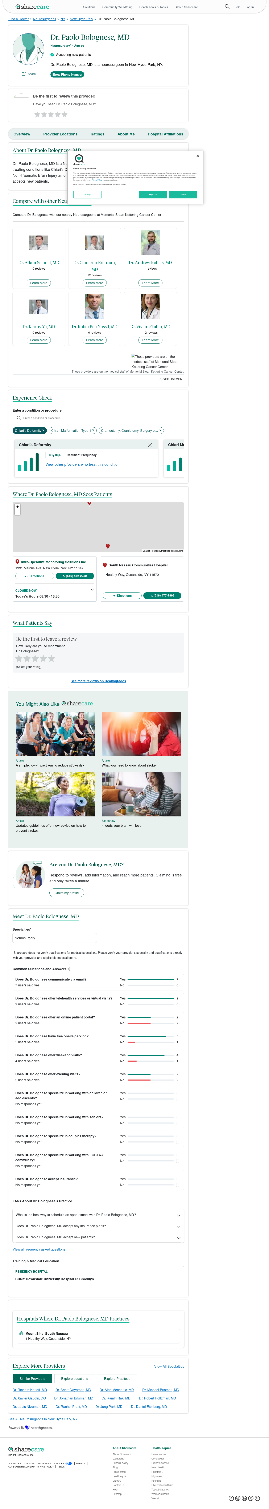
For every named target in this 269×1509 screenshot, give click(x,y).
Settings (87, 194)
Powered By (16, 1427)
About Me (126, 134)
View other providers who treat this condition (82, 464)
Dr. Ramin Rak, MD (116, 1398)
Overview (21, 134)
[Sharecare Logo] (33, 6)
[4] (57, 113)
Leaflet (146, 550)
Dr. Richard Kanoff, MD (30, 1389)
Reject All (153, 194)
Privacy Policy (97, 180)
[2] (43, 113)
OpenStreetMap (162, 550)
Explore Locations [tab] (74, 1378)
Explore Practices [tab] (117, 1378)
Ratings (97, 134)
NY (63, 18)
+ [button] (17, 506)
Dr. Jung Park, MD (109, 1406)
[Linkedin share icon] (244, 1499)
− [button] (17, 512)
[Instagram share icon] (238, 1499)
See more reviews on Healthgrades (98, 680)
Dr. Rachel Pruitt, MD (71, 1406)
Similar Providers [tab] (32, 1378)
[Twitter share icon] (251, 1499)
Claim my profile (67, 892)
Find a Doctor (18, 18)
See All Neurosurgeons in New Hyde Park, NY (43, 1419)
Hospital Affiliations (165, 134)
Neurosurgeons (44, 18)
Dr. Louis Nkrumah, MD (30, 1406)
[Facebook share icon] (231, 1499)
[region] (135, 177)
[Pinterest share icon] (257, 1499)
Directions (36, 576)
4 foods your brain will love (121, 825)
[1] (36, 113)
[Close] (197, 156)
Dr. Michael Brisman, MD (160, 1389)
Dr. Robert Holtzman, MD (157, 1398)
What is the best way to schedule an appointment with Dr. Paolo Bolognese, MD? (76, 1214)
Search (227, 7)
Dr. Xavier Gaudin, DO (29, 1398)
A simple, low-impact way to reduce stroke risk (50, 765)
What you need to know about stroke (129, 765)
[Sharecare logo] (54, 1449)
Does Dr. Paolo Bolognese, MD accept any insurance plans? (61, 1225)
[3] (50, 113)
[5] (64, 113)
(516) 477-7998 (164, 595)
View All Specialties (169, 1366)
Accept (183, 194)
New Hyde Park (81, 18)
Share (32, 74)
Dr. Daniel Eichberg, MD (149, 1406)
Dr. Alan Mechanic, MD (117, 1389)
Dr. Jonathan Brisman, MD (73, 1398)
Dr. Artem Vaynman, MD (73, 1389)
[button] (68, 968)
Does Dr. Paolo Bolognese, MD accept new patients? (55, 1237)
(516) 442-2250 (76, 576)
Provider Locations (60, 134)
